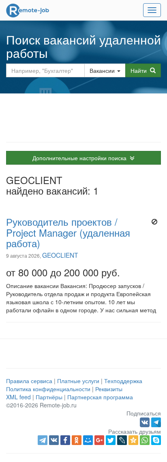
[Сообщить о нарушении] (154, 221)
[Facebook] (65, 440)
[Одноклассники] (76, 440)
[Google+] (99, 440)
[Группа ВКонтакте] (145, 421)
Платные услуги (78, 381)
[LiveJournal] (122, 440)
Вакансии (102, 70)
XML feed (18, 397)
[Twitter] (111, 440)
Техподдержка (123, 381)
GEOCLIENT (60, 254)
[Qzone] (133, 440)
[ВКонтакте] (54, 440)
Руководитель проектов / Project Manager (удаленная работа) (68, 232)
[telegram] (42, 440)
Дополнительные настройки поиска (81, 158)
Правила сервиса (29, 381)
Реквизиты (108, 389)
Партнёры (49, 397)
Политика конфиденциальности (48, 389)
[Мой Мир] (88, 440)
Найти (140, 70)
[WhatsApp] (145, 440)
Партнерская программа (100, 397)
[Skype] (156, 440)
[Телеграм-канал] (156, 421)
